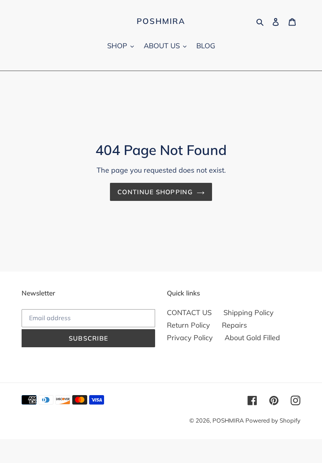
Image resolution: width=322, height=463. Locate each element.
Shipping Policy (248, 312)
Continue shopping (155, 192)
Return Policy (188, 325)
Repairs (234, 325)
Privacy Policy (190, 337)
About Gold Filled (252, 337)
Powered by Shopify (272, 420)
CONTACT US (189, 312)
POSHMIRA (161, 21)
